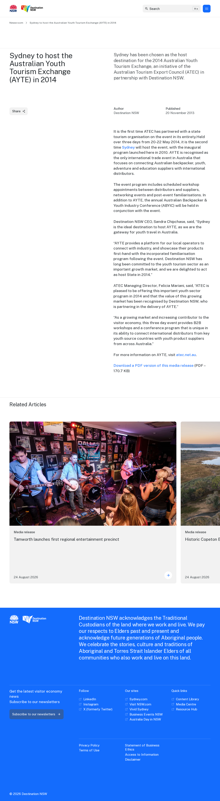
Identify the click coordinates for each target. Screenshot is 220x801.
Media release (24, 532)
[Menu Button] (206, 8)
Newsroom (16, 22)
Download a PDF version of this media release (153, 365)
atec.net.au (186, 354)
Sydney (128, 147)
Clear (194, 8)
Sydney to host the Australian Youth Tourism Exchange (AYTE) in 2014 (73, 22)
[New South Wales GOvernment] (13, 9)
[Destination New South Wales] (33, 8)
